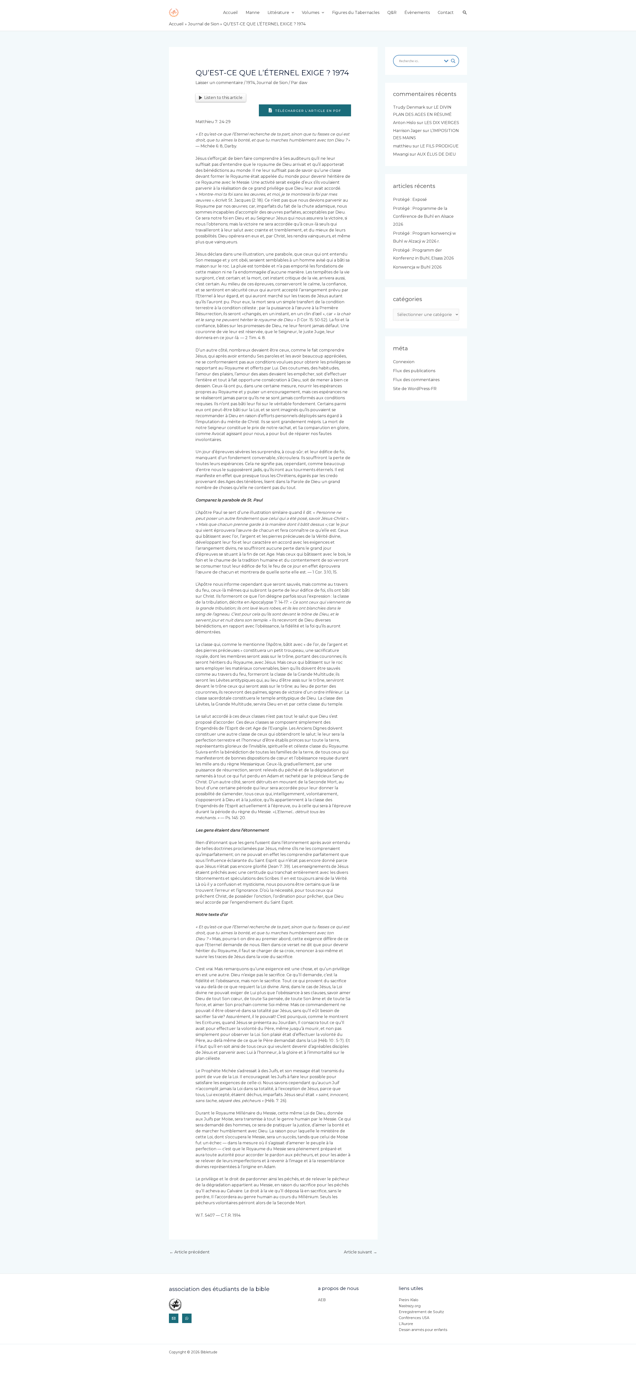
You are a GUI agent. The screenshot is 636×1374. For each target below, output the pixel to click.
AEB (322, 1300)
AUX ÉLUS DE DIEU (436, 154)
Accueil (230, 12)
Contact (446, 12)
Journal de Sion (272, 82)
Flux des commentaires (416, 379)
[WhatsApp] (187, 1318)
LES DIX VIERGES (441, 122)
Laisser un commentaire (219, 82)
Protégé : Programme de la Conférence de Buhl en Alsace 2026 (423, 216)
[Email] (173, 1318)
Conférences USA (414, 1318)
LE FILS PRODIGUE (439, 146)
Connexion (403, 361)
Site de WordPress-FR (415, 388)
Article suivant (360, 1252)
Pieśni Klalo (408, 1300)
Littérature (278, 12)
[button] (291, 12)
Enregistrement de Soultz (421, 1312)
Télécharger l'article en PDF (307, 111)
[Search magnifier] (453, 60)
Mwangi (401, 154)
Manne (253, 12)
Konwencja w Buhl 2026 (417, 267)
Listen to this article (223, 97)
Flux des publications (414, 370)
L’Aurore (406, 1324)
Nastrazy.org (410, 1306)
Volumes (310, 12)
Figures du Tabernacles (355, 12)
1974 (250, 82)
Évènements (417, 12)
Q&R (392, 12)
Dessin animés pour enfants (423, 1330)
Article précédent (189, 1252)
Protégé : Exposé (410, 199)
